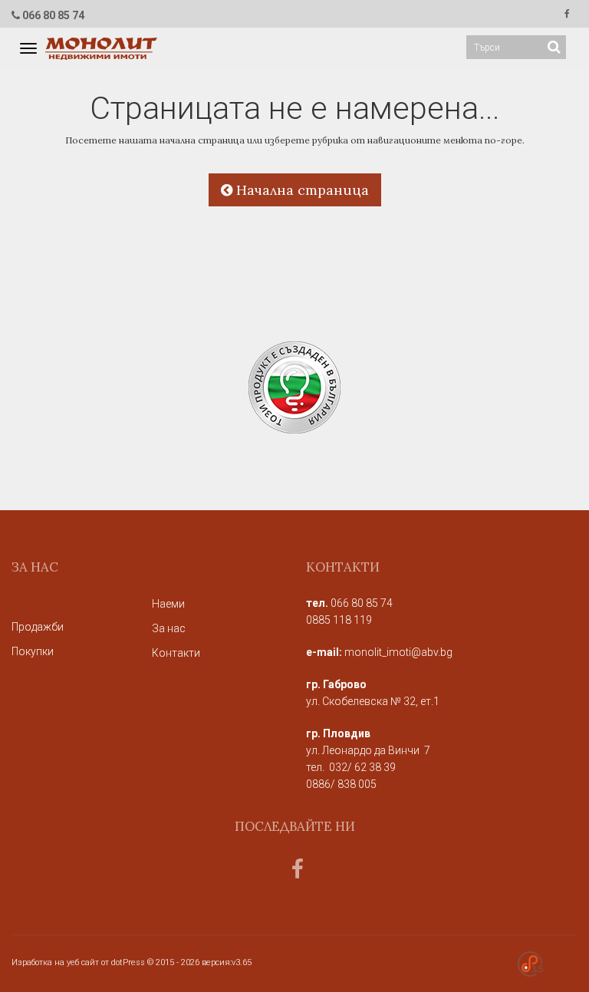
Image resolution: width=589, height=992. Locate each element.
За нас (169, 628)
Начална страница (300, 190)
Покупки (33, 651)
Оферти (31, 602)
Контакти (176, 653)
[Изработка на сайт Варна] (530, 963)
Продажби (38, 627)
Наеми (168, 604)
